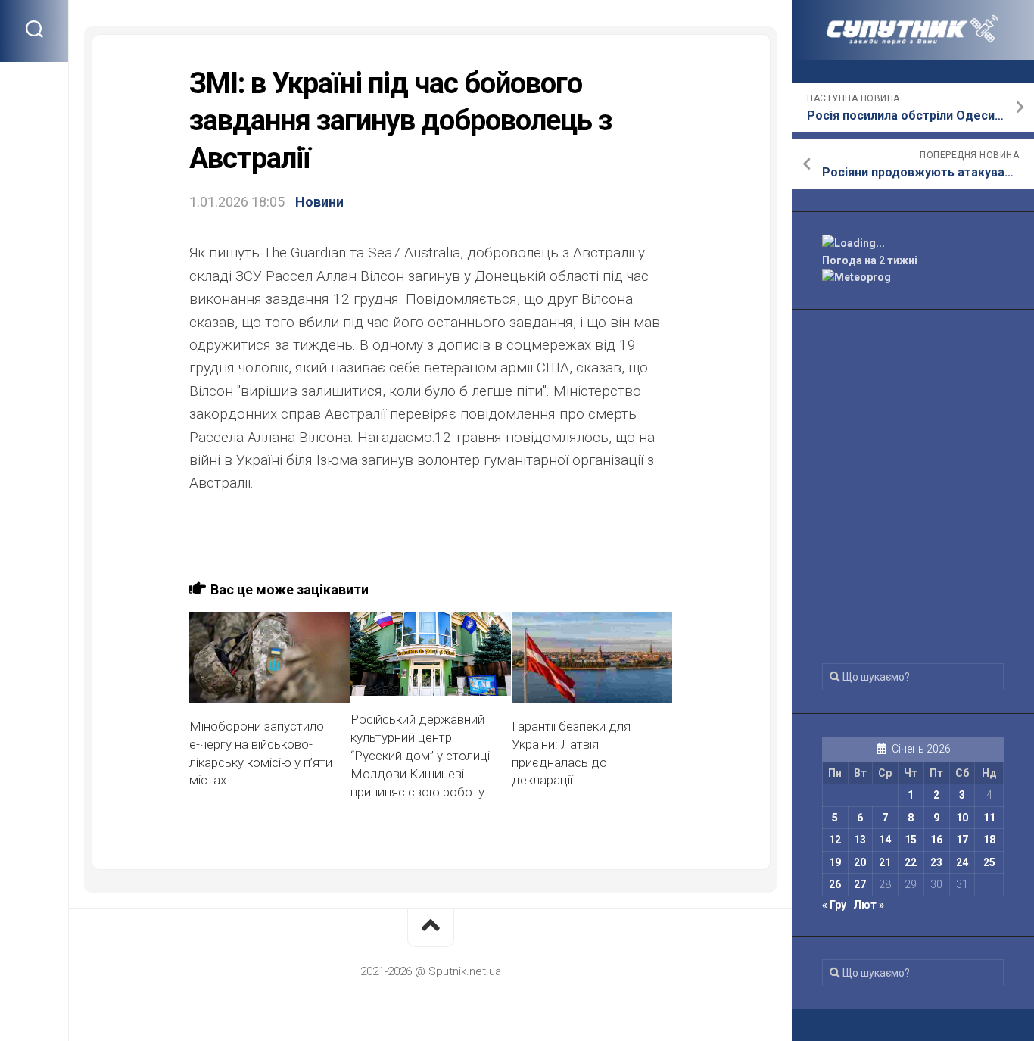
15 (911, 840)
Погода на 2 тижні (869, 260)
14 (885, 840)
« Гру (834, 905)
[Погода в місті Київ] (913, 243)
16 (936, 840)
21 (885, 862)
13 (860, 840)
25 (989, 862)
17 (962, 840)
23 (936, 862)
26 (835, 884)
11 (989, 818)
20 (860, 862)
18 (989, 840)
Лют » (868, 905)
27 (860, 884)
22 (911, 862)
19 (835, 862)
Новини (319, 202)
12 (835, 840)
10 (962, 818)
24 (962, 862)
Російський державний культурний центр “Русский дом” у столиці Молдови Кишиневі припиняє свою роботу (420, 755)
